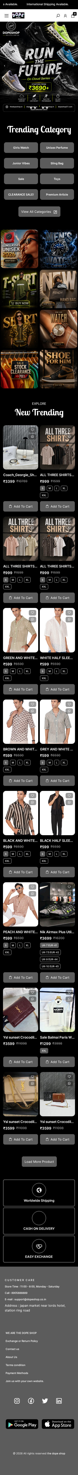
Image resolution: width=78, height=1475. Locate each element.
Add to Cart (23, 506)
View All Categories (36, 212)
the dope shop (56, 1453)
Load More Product (39, 1162)
